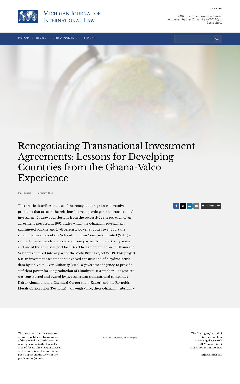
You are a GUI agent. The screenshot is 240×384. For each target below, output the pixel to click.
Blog (41, 38)
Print (23, 38)
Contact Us (216, 8)
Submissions (65, 38)
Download (212, 205)
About (89, 38)
